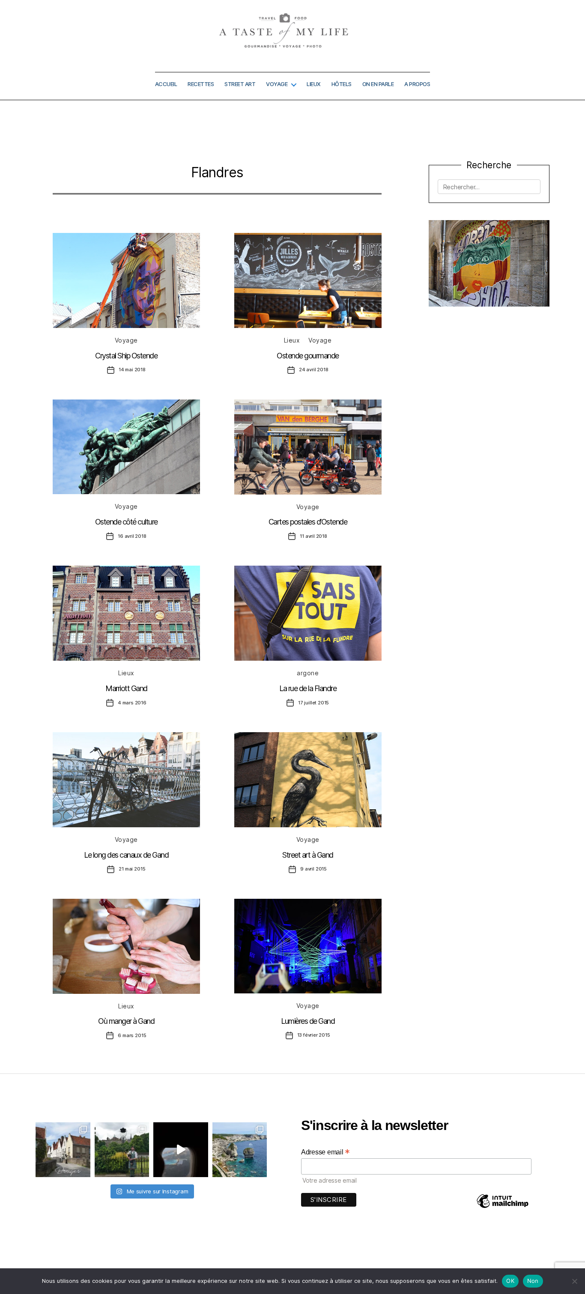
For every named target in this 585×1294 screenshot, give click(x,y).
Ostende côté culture (126, 521)
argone (308, 673)
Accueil (166, 84)
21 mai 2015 (132, 869)
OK (510, 1280)
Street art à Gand (307, 854)
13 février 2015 (313, 1035)
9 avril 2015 (313, 869)
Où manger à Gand (126, 1021)
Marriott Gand (126, 688)
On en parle (378, 84)
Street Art (239, 84)
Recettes (201, 84)
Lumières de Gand (307, 1021)
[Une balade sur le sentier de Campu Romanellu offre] (239, 1149)
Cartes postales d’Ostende (308, 521)
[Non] (574, 1281)
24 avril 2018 (313, 370)
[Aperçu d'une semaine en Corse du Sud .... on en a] (180, 1149)
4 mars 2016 (132, 703)
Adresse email (325, 1152)
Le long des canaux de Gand (126, 854)
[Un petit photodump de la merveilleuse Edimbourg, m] (122, 1149)
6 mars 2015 (132, 1035)
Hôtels (341, 84)
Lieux (314, 84)
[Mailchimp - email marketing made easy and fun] (502, 1207)
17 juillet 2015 (313, 703)
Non (533, 1280)
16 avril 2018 (132, 536)
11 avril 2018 (313, 536)
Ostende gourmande (308, 355)
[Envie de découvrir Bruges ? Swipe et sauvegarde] (63, 1149)
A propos (417, 84)
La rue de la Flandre (307, 688)
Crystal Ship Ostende (126, 355)
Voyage (276, 84)
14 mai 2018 (132, 370)
